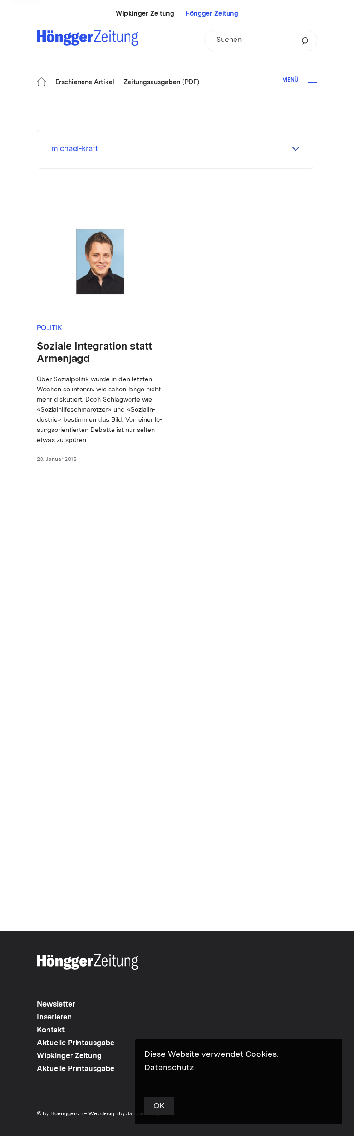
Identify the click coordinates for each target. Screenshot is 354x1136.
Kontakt (51, 1030)
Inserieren (54, 1017)
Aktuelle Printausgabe (75, 1043)
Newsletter (56, 1004)
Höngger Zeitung (211, 14)
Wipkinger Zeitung (145, 14)
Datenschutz (169, 1068)
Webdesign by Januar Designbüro (131, 1114)
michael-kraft (74, 149)
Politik (49, 328)
